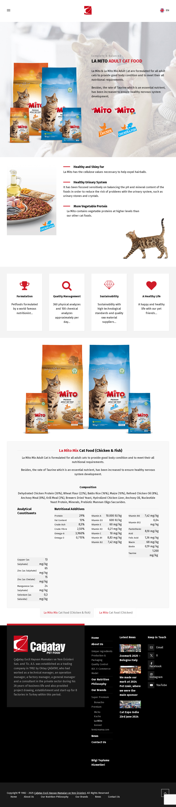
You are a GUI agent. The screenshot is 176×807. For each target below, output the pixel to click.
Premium (96, 706)
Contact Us (98, 742)
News (94, 736)
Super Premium (100, 697)
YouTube (161, 685)
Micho (97, 712)
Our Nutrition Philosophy (54, 796)
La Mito (98, 720)
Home (95, 637)
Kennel (98, 725)
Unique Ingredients (101, 651)
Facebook (156, 666)
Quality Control (99, 664)
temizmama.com (100, 729)
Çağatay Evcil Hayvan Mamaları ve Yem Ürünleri (60, 793)
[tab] (67, 613)
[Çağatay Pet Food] (88, 10)
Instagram (156, 677)
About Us (97, 644)
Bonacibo (99, 702)
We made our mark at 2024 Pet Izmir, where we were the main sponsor (130, 686)
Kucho (97, 716)
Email (159, 647)
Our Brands (98, 690)
